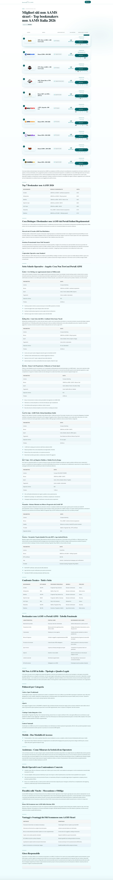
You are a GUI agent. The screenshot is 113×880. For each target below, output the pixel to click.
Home (23, 8)
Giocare (88, 2)
